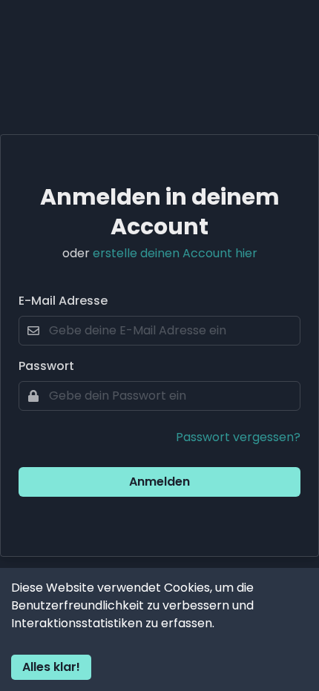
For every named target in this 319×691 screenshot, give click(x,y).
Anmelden (159, 481)
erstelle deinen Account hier (175, 253)
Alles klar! (51, 666)
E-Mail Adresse (63, 300)
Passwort (46, 365)
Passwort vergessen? (238, 437)
